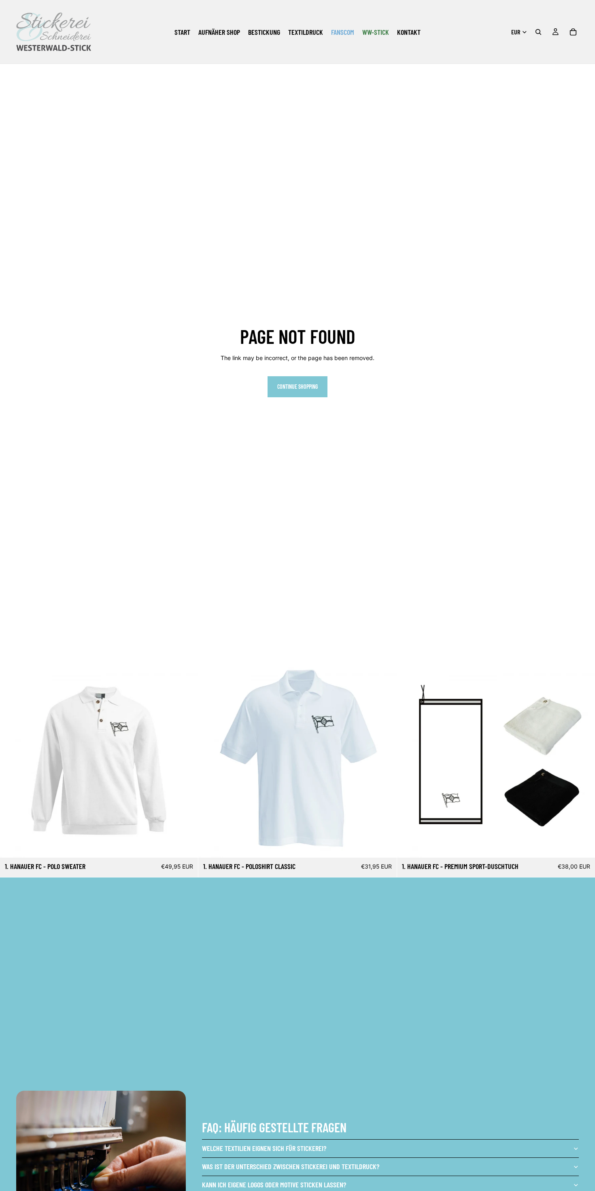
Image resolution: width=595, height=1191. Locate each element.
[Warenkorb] (573, 32)
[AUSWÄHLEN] (185, 845)
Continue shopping (297, 386)
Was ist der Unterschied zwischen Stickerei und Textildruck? (290, 1166)
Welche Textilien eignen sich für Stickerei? (264, 1148)
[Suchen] (538, 32)
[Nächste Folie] (384, 758)
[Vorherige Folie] (210, 758)
